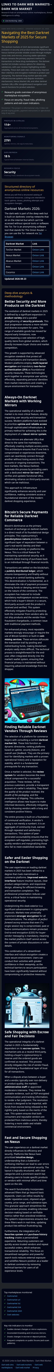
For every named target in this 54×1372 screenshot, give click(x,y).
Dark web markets (24, 1364)
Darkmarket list (13, 1303)
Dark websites (13, 1314)
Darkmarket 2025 (14, 1311)
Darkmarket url (13, 1300)
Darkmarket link (14, 1307)
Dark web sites (8, 1364)
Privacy (36, 1367)
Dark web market (23, 1367)
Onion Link (38, 249)
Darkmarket (12, 1296)
